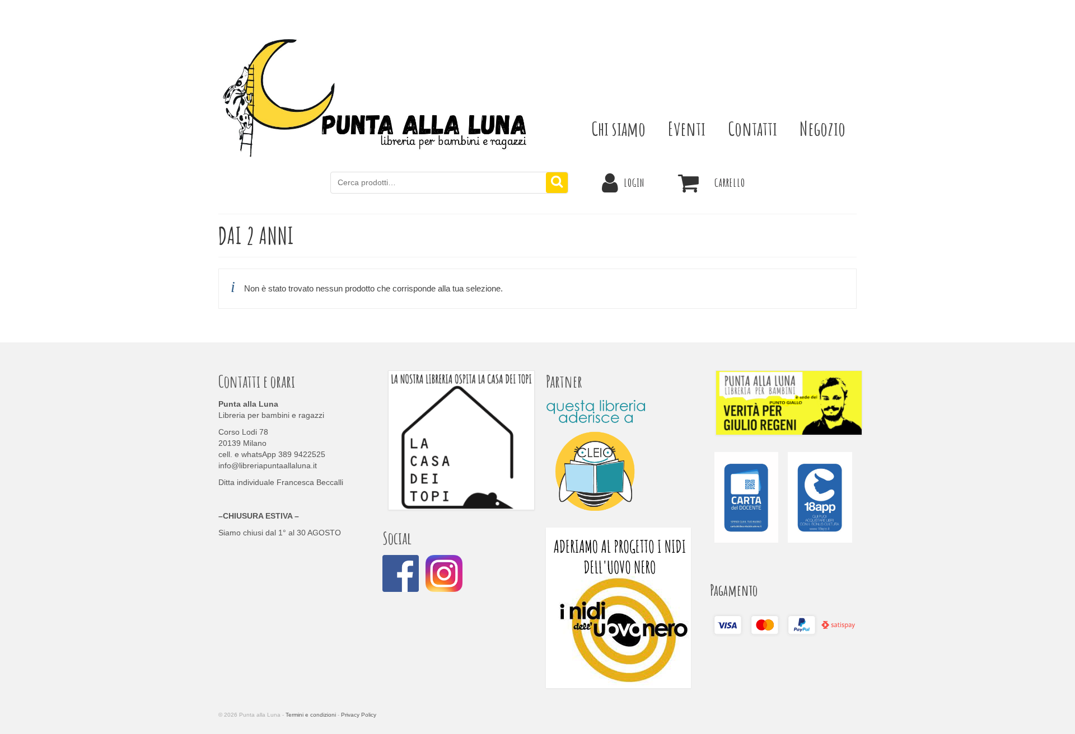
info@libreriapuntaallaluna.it (267, 465)
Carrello (729, 183)
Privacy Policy (358, 715)
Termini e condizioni (311, 715)
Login (634, 183)
